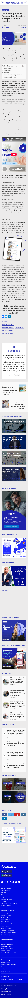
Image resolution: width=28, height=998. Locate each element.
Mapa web (4, 892)
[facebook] (2, 882)
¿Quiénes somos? (5, 890)
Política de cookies (6, 994)
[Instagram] (18, 375)
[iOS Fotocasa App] (6, 871)
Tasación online (5, 926)
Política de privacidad (6, 899)
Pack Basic (6, 72)
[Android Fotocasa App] (6, 875)
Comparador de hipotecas (7, 930)
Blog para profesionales (7, 948)
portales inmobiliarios (8, 333)
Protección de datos (6, 991)
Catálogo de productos (7, 969)
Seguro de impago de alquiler (8, 934)
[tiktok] (16, 882)
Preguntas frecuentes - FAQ (8, 897)
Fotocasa (6, 27)
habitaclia (10, 979)
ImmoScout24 (18, 979)
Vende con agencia (6, 928)
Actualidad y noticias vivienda (8, 932)
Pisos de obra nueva (6, 915)
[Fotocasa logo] (13, 866)
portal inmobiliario (7, 330)
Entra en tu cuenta (5, 950)
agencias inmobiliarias (8, 327)
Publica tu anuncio (5, 962)
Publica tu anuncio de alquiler (8, 964)
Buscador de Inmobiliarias (7, 924)
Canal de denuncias (6, 905)
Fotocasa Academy (6, 946)
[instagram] (5, 882)
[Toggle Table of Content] (23, 66)
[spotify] (19, 882)
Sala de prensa (5, 895)
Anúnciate (3, 942)
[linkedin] (13, 882)
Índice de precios (5, 919)
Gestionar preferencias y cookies (9, 903)
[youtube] (11, 882)
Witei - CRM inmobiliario (7, 955)
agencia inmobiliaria (8, 324)
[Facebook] (15, 375)
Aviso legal (4, 989)
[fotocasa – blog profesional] (14, 2)
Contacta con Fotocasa (7, 944)
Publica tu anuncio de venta (8, 966)
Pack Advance (7, 70)
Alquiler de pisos (5, 917)
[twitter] (8, 882)
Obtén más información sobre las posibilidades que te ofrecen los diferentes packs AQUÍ (13, 75)
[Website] (9, 375)
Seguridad (3, 901)
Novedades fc (5, 10)
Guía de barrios (5, 921)
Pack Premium (7, 68)
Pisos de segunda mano (7, 913)
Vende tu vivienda (5, 971)
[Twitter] (12, 375)
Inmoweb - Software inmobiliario (9, 953)
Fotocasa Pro (19, 327)
